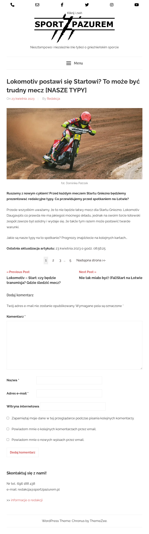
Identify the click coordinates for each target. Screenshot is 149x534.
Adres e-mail (18, 393)
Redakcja (53, 99)
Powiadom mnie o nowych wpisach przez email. (48, 440)
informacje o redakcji (27, 500)
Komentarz (16, 316)
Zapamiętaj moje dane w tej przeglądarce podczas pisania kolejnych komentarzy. (73, 418)
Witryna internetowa (23, 406)
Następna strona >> (91, 260)
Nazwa (13, 380)
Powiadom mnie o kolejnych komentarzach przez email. (54, 429)
